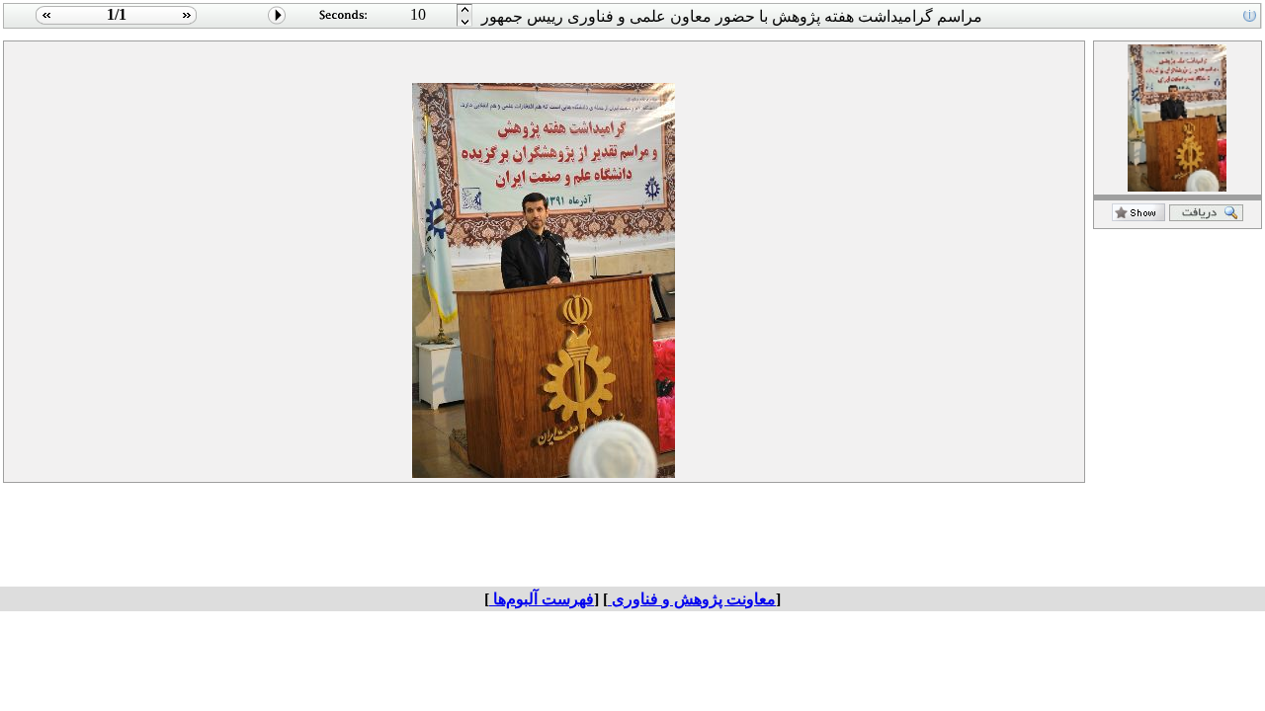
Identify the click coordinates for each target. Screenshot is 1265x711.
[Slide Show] (277, 23)
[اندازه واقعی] (1206, 215)
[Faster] (465, 23)
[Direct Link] (1138, 215)
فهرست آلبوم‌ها (541, 599)
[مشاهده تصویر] (44, 23)
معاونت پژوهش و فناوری (692, 599)
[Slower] (465, 10)
